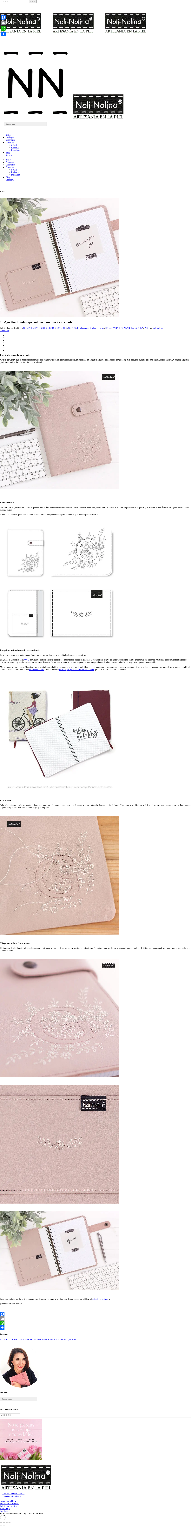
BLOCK (4, 1339)
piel (69, 1339)
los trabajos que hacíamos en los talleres (76, 669)
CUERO (72, 328)
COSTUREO (61, 328)
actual (95, 1299)
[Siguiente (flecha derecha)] (4, 1525)
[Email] (95, 1318)
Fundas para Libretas (32, 1339)
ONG (26, 660)
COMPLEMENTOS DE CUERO (38, 328)
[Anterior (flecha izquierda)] (1, 1525)
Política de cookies (8, 1506)
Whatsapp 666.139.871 (13, 1493)
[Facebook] (95, 1314)
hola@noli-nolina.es (11, 1496)
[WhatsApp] (95, 1323)
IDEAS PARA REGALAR (117, 328)
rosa (74, 1339)
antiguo (105, 1299)
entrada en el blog (37, 669)
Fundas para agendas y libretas (90, 328)
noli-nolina (158, 328)
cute (20, 1339)
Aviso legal (5, 1508)
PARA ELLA (137, 328)
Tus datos (4, 1511)
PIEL (146, 328)
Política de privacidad (9, 1503)
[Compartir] (95, 1327)
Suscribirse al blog (8, 1501)
